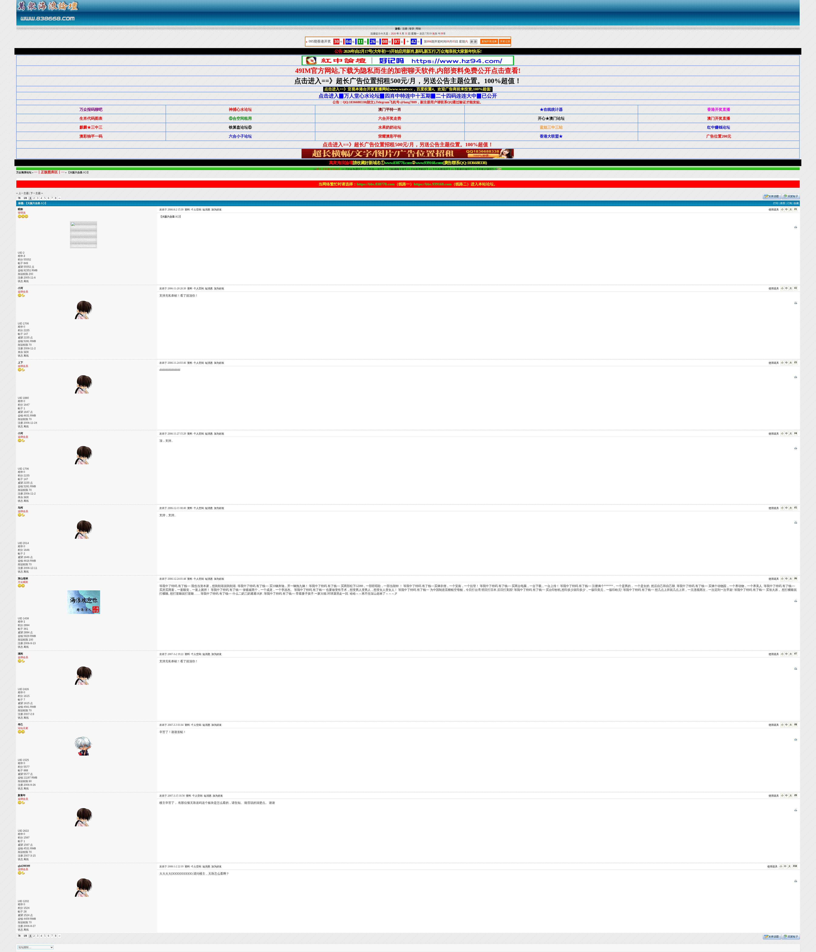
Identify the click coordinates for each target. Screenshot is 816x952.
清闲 (20, 653)
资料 (187, 209)
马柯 (20, 507)
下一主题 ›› (36, 193)
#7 (795, 653)
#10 (795, 866)
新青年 (22, 795)
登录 (411, 28)
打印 (775, 203)
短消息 (206, 209)
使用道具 (774, 209)
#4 (795, 433)
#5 (795, 507)
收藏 (796, 203)
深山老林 (23, 578)
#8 (795, 724)
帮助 (418, 28)
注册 (404, 28)
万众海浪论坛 (23, 172)
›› (59, 198)
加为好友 (216, 209)
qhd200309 (24, 865)
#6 (795, 578)
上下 (20, 362)
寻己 (20, 724)
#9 (795, 795)
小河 (20, 288)
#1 (795, 209)
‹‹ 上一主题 (22, 193)
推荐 (782, 203)
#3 (795, 362)
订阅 (789, 203)
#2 (795, 288)
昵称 (20, 209)
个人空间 (196, 209)
